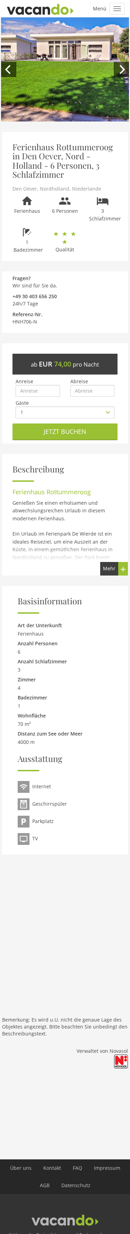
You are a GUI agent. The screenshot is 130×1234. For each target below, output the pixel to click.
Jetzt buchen (65, 431)
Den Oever (24, 188)
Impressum (107, 1168)
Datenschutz (75, 1185)
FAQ (77, 1168)
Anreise (24, 381)
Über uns (21, 1168)
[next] (121, 69)
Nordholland (54, 188)
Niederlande (86, 188)
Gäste (22, 403)
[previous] (8, 69)
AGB (45, 1185)
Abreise (79, 381)
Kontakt (52, 1168)
